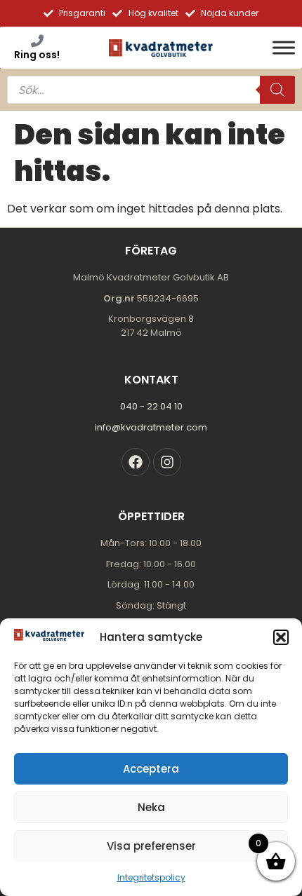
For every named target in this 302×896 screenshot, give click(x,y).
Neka (151, 807)
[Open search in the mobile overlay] (151, 90)
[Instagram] (167, 462)
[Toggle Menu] (284, 47)
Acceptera (151, 768)
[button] (281, 637)
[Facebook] (136, 462)
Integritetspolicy (151, 877)
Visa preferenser (151, 846)
